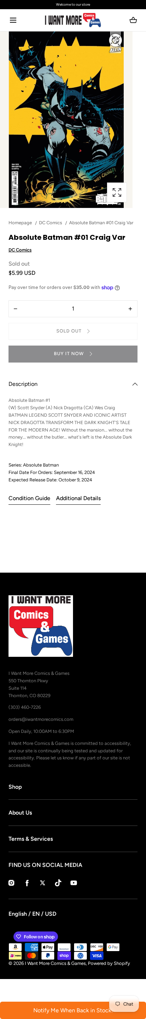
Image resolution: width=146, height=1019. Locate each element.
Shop (15, 786)
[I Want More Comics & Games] (73, 20)
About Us (20, 812)
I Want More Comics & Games (55, 963)
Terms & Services (31, 838)
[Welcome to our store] (73, 4)
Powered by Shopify (109, 963)
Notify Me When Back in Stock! (73, 1010)
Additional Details (78, 498)
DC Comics (20, 250)
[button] (13, 20)
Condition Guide (29, 498)
